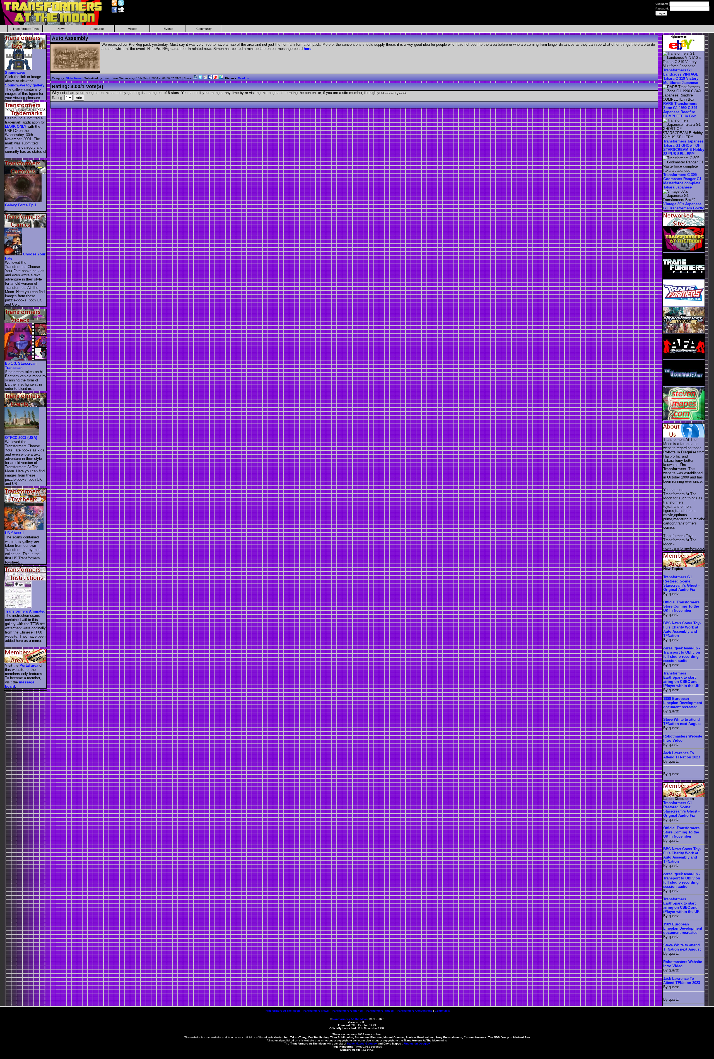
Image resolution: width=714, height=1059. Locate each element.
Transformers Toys (26, 28)
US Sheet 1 (14, 533)
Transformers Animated (25, 611)
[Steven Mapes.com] (684, 419)
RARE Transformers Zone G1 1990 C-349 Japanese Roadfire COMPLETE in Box (680, 109)
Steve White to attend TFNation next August (682, 721)
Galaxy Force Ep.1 (21, 205)
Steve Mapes (356, 1043)
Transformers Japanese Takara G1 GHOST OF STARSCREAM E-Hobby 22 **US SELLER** (683, 147)
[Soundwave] (18, 68)
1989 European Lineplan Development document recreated (682, 703)
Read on (243, 78)
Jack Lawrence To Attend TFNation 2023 (681, 755)
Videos (132, 28)
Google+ (371, 1043)
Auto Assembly (70, 38)
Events (168, 28)
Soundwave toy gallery (24, 85)
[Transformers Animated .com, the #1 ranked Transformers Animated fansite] (684, 305)
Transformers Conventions (414, 1010)
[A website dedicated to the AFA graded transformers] (684, 358)
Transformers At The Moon (282, 1010)
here (307, 49)
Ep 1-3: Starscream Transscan (21, 365)
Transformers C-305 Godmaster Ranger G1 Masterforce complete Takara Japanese (682, 181)
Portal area (29, 665)
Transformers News (315, 1010)
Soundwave (15, 73)
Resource (97, 28)
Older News (74, 78)
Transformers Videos (379, 1010)
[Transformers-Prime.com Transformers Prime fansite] (684, 278)
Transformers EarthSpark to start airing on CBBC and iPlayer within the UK (681, 679)
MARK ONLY (15, 126)
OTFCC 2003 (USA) (21, 438)
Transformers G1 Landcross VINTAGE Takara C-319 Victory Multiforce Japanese (680, 76)
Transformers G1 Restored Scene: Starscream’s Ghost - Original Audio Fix (681, 583)
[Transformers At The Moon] (684, 251)
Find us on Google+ (417, 1043)
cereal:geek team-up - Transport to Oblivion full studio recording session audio (681, 654)
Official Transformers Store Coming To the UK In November (681, 606)
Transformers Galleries (347, 1010)
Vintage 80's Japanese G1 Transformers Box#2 (683, 206)
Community (204, 28)
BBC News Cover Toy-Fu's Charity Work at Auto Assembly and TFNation (682, 629)
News (61, 28)
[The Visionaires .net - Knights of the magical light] (684, 385)
